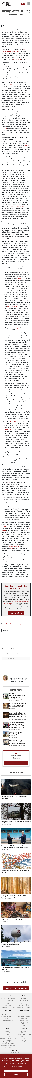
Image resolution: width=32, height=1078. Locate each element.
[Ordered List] (10, 658)
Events (8, 1036)
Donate (23, 3)
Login (8, 1013)
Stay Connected (16, 1050)
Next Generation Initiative (8, 1045)
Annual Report (8, 1040)
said (11, 548)
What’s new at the (24, 1007)
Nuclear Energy (17, 624)
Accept (16, 1070)
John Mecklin (6, 874)
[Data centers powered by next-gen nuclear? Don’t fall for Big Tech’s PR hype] (6, 742)
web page (4, 526)
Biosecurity (24, 1004)
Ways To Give (24, 1013)
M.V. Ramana (22, 745)
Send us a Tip (24, 1031)
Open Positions (8, 1047)
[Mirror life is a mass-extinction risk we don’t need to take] (16, 811)
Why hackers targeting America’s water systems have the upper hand (14, 943)
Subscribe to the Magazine (8, 1016)
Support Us (24, 1038)
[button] (16, 613)
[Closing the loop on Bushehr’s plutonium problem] (6, 734)
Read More (16, 683)
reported (27, 145)
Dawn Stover (8, 17)
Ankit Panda (6, 849)
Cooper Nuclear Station (16, 206)
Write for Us (24, 1033)
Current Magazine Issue (8, 1015)
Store (24, 1025)
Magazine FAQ (8, 1022)
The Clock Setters (8, 1000)
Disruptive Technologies (24, 1002)
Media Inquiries (24, 1036)
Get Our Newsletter (16, 1053)
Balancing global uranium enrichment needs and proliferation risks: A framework (17, 706)
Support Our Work (24, 1010)
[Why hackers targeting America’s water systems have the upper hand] (16, 933)
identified (4, 128)
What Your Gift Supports (24, 1016)
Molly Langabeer (14, 745)
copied (18, 328)
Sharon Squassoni (15, 700)
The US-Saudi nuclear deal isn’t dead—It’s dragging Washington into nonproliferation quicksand (18, 696)
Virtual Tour (8, 1005)
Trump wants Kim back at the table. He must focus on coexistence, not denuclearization (15, 846)
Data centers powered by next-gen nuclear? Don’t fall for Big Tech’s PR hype (18, 741)
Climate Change (24, 1000)
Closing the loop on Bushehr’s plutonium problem (16, 733)
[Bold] (3, 658)
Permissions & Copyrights (24, 1034)
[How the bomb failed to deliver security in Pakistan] (16, 958)
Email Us (24, 1042)
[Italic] (5, 658)
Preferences (16, 1074)
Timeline (8, 1002)
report (9, 482)
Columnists (16, 17)
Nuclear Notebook (24, 1005)
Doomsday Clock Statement (8, 998)
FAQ (8, 1004)
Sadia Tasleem (6, 971)
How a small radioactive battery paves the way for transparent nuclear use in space (17, 715)
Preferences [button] (20, 1066)
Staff (8, 1034)
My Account (8, 1018)
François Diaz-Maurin (16, 729)
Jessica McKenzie (7, 898)
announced (16, 163)
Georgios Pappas (7, 824)
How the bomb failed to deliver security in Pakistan (15, 968)
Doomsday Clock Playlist (8, 1007)
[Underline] (6, 658)
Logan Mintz (14, 710)
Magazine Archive (8, 1020)
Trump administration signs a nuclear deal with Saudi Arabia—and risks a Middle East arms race (17, 725)
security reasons (14, 546)
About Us (8, 1028)
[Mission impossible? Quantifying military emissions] (16, 787)
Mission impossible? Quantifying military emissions (14, 797)
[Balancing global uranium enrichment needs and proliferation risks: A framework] (6, 706)
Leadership (8, 1033)
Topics (24, 996)
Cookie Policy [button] (17, 1064)
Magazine (8, 1010)
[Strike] (8, 658)
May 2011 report (12, 306)
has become (17, 59)
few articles (7, 429)
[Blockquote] (14, 658)
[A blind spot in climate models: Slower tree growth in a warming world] (16, 885)
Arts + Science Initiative (8, 1043)
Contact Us (24, 1028)
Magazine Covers (8, 1024)
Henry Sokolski (14, 737)
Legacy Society (24, 1022)
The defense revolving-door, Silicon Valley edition (15, 871)
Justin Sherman (6, 946)
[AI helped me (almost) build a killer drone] (16, 910)
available (24, 390)
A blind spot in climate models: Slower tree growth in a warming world (15, 896)
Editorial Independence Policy (8, 1038)
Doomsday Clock (8, 996)
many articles (13, 421)
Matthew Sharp (20, 710)
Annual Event (24, 1018)
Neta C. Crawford (7, 800)
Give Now (24, 1015)
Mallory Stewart (22, 719)
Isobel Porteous (14, 719)
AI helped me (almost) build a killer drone (15, 920)
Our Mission (8, 1031)
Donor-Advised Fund (24, 1024)
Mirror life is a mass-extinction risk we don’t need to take (16, 822)
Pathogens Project (8, 1042)
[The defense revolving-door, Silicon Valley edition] (16, 861)
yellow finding (11, 84)
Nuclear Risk (24, 998)
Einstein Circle (24, 1020)
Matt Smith (5, 921)
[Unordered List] (12, 658)
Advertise (24, 1040)
